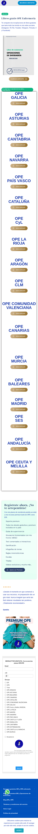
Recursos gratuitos (27, 3)
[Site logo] (3, 3)
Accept (19, 830)
